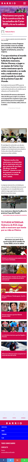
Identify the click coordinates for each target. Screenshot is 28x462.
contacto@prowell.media (8, 452)
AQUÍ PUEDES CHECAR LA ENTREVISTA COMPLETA (15, 215)
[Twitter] (10, 460)
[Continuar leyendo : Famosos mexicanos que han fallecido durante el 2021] (14, 307)
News (4, 39)
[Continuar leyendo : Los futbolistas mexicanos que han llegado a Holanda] (14, 326)
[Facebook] (3, 460)
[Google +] (17, 460)
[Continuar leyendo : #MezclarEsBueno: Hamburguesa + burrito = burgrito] (14, 288)
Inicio (2, 39)
